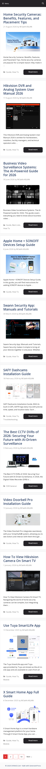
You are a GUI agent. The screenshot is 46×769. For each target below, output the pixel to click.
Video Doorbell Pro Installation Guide (18, 502)
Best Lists (16, 225)
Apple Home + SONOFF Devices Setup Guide (21, 243)
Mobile (6, 679)
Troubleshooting (10, 419)
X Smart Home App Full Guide (21, 694)
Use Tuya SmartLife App (21, 625)
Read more (33, 72)
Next (29, 757)
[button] (43, 3)
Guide (8, 72)
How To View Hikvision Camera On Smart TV (20, 559)
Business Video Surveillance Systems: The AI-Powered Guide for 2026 (20, 169)
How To (15, 72)
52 (22, 756)
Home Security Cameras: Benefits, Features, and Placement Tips (22, 18)
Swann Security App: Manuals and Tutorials (20, 307)
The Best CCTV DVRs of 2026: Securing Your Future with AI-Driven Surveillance (21, 438)
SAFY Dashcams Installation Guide (17, 372)
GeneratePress (35, 766)
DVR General (11, 486)
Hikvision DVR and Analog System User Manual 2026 (18, 89)
